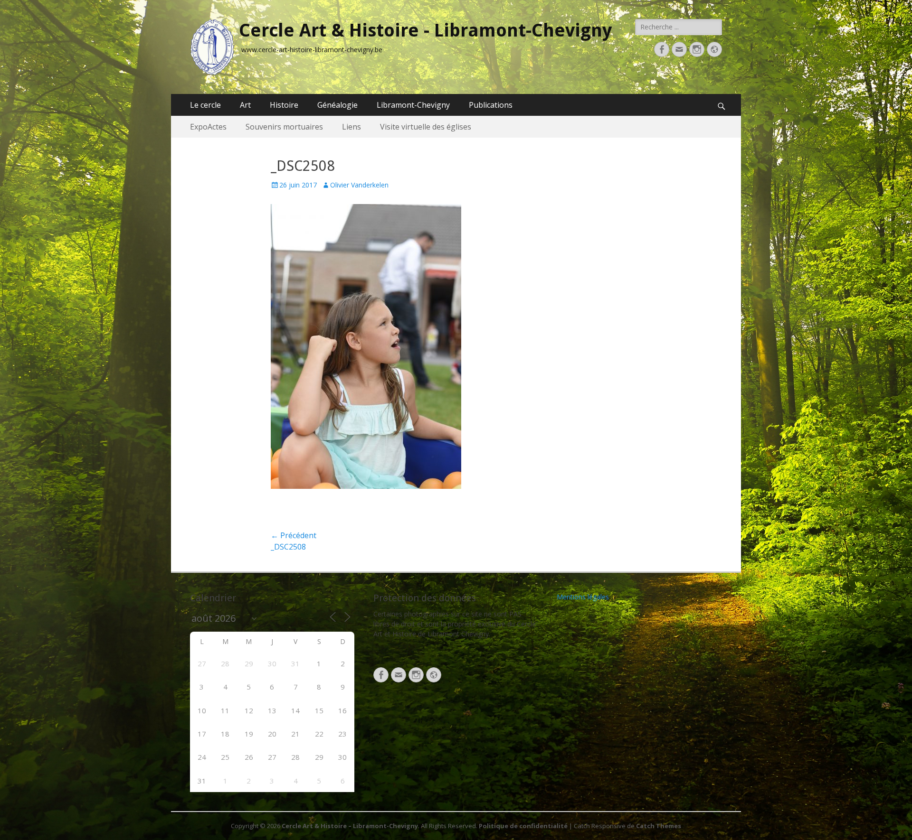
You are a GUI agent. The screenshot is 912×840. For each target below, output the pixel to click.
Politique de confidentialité (523, 825)
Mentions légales (583, 596)
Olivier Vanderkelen (359, 184)
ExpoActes (208, 126)
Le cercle (205, 105)
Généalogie (337, 105)
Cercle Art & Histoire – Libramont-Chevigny (350, 825)
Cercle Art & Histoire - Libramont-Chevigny (425, 30)
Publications (491, 105)
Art (245, 105)
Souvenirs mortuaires (284, 126)
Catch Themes (658, 825)
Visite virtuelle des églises (425, 126)
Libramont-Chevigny (413, 105)
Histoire (284, 105)
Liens (351, 126)
